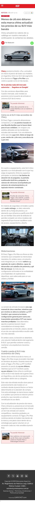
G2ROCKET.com (20, 497)
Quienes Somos (8, 491)
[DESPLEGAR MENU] (2, 5)
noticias (4, 12)
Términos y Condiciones (23, 491)
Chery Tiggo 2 (5, 16)
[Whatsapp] (32, 43)
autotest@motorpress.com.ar (17, 488)
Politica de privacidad (17, 492)
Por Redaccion (9, 42)
